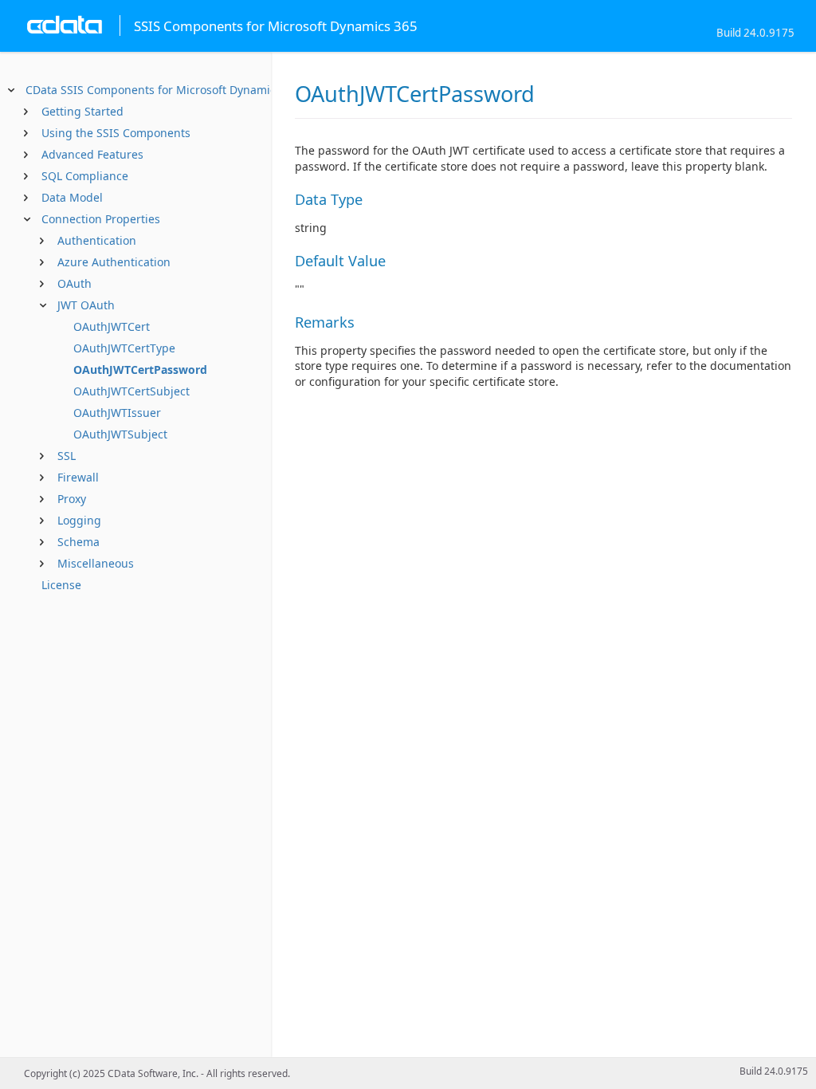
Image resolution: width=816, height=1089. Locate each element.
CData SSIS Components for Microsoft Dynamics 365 (165, 89)
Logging (79, 520)
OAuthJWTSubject (120, 434)
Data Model (72, 197)
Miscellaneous (95, 563)
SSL (66, 455)
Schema (78, 541)
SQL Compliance (84, 175)
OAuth (74, 283)
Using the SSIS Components (115, 132)
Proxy (71, 498)
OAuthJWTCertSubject (131, 391)
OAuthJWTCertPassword (140, 369)
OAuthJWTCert (111, 326)
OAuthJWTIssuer (117, 412)
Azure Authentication (114, 261)
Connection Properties (100, 218)
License (61, 584)
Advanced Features (92, 154)
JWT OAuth (86, 305)
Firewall (78, 477)
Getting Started (82, 111)
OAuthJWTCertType (124, 348)
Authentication (96, 240)
